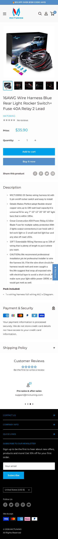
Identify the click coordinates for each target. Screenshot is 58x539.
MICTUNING (9, 116)
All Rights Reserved (12, 532)
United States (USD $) (15, 490)
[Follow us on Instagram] (17, 505)
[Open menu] (4, 14)
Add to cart (29, 151)
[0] (52, 14)
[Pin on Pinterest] (41, 173)
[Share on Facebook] (35, 173)
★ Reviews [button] (55, 272)
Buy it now (29, 161)
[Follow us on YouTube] (29, 505)
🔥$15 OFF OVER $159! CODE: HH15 (29, 2)
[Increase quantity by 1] (35, 140)
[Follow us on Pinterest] (23, 505)
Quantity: (8, 140)
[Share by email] (53, 173)
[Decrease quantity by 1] (19, 140)
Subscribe (13, 475)
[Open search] (40, 13)
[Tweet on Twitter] (47, 173)
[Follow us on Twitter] (11, 505)
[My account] (46, 13)
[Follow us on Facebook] (5, 505)
